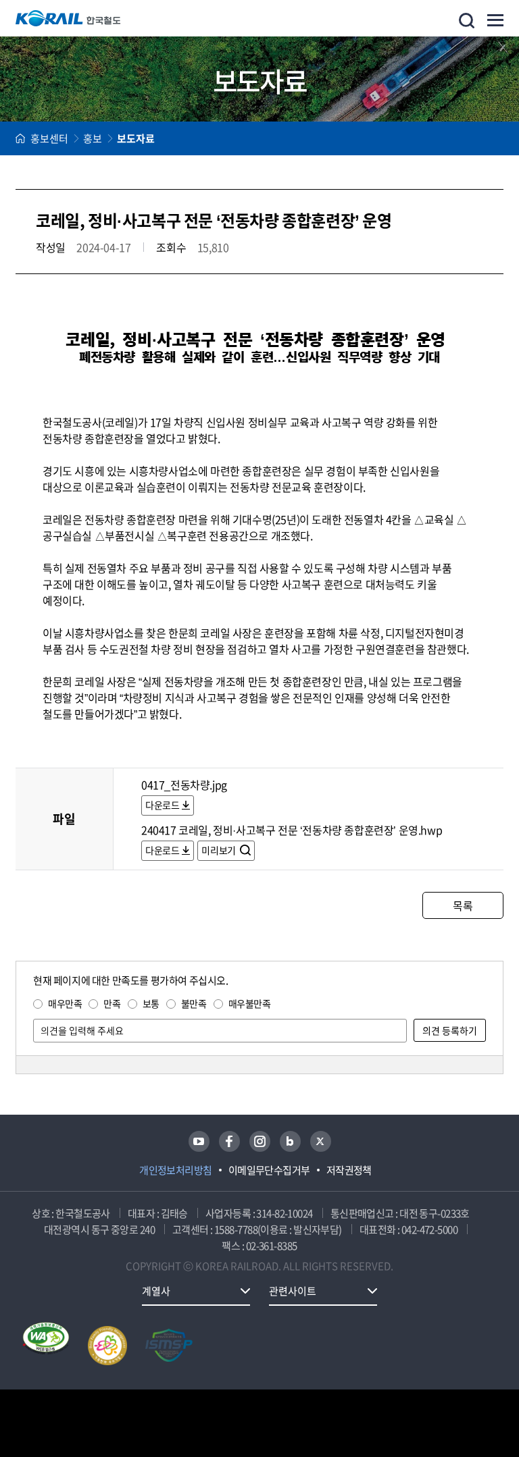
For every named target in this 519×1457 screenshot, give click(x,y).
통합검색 (466, 20)
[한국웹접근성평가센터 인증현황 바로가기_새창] (46, 1345)
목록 (462, 905)
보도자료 (136, 138)
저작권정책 (349, 1170)
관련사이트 (292, 1290)
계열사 (156, 1290)
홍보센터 (49, 138)
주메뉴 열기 (495, 20)
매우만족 (65, 1003)
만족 (111, 1003)
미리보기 (219, 850)
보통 (151, 1003)
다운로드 (162, 805)
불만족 (194, 1003)
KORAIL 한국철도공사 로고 (68, 18)
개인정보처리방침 (175, 1170)
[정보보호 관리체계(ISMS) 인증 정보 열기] (169, 1345)
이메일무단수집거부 (269, 1170)
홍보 (92, 138)
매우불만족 (249, 1003)
